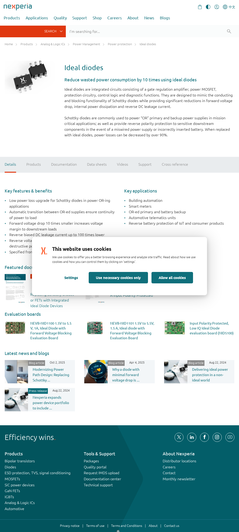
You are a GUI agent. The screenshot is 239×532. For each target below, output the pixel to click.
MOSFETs (12, 479)
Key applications (140, 190)
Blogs (165, 18)
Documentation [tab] (64, 164)
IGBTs (9, 497)
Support (79, 18)
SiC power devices (20, 485)
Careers (114, 18)
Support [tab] (144, 164)
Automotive (14, 509)
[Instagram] (217, 437)
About (133, 18)
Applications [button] (37, 18)
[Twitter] (179, 437)
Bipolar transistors (20, 461)
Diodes (10, 467)
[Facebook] (204, 437)
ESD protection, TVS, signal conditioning (37, 473)
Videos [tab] (122, 164)
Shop (97, 18)
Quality (60, 18)
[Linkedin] (191, 437)
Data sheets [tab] (97, 164)
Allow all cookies (172, 277)
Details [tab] (10, 164)
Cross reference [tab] (175, 164)
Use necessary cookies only (118, 277)
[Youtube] (229, 437)
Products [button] (12, 18)
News (149, 18)
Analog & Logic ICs (20, 503)
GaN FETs (12, 491)
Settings (71, 277)
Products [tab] (33, 164)
